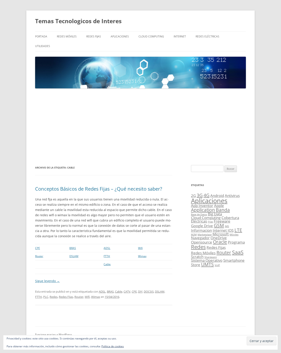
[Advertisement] (140, 127)
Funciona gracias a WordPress (53, 334)
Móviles (234, 234)
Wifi (140, 248)
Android (217, 195)
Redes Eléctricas (207, 36)
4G (206, 195)
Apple (219, 205)
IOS (231, 230)
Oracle (220, 242)
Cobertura (230, 217)
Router (39, 256)
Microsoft (221, 234)
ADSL (107, 248)
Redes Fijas (93, 36)
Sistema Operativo (206, 260)
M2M (194, 234)
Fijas (210, 221)
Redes (54, 297)
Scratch (197, 256)
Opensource (201, 242)
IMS (227, 226)
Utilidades (42, 46)
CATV (127, 291)
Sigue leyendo (47, 281)
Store (195, 264)
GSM (219, 225)
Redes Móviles (67, 36)
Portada (41, 36)
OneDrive (219, 237)
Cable (107, 264)
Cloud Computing (151, 36)
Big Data (215, 213)
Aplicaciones (120, 36)
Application (203, 210)
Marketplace (205, 234)
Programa (236, 242)
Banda (223, 210)
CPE (37, 248)
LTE (238, 230)
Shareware (210, 257)
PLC (45, 297)
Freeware (222, 221)
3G (200, 195)
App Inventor (202, 205)
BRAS (72, 248)
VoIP (217, 265)
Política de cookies (112, 346)
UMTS (207, 264)
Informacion (201, 230)
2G (193, 195)
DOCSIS (149, 291)
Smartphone (234, 260)
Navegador (200, 237)
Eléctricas (199, 221)
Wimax (142, 256)
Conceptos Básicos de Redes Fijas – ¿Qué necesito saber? (98, 188)
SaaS (237, 252)
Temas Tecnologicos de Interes (78, 21)
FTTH (107, 256)
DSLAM (73, 256)
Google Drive (202, 225)
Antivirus (232, 195)
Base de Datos (199, 214)
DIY (140, 291)
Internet (180, 36)
